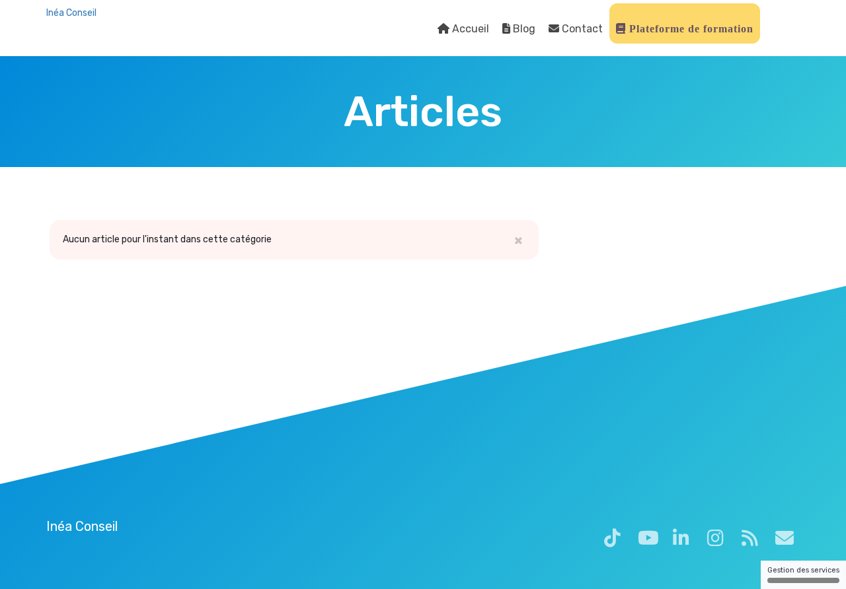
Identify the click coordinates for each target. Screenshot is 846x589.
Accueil (469, 28)
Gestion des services (803, 570)
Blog (522, 28)
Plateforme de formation (689, 28)
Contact (581, 28)
